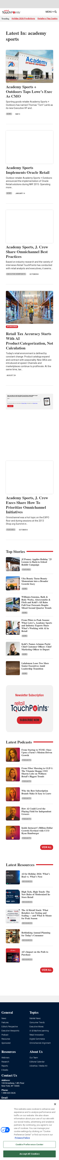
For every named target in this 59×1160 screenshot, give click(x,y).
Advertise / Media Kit (38, 1066)
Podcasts (26, 760)
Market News (35, 1018)
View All (46, 847)
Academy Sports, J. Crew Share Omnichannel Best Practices (27, 251)
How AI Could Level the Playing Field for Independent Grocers (36, 811)
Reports (4, 1066)
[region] (29, 1130)
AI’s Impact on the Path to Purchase (34, 953)
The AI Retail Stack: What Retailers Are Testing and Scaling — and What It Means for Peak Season (36, 914)
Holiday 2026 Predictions (23, 18)
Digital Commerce (37, 1039)
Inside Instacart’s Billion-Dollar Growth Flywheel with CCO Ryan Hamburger (37, 830)
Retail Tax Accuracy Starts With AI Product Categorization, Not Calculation (29, 341)
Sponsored (5, 1043)
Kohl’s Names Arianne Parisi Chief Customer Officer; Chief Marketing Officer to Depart (36, 646)
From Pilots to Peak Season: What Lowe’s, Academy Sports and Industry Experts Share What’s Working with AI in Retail (36, 625)
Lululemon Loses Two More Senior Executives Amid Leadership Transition (35, 666)
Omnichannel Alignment (40, 1043)
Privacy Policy (22, 1138)
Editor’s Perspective (9, 1027)
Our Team (34, 1058)
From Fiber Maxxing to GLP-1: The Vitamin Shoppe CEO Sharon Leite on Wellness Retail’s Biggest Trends (37, 772)
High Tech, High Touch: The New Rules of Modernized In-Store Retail (35, 894)
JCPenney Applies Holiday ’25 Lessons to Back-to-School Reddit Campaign (36, 562)
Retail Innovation (37, 1035)
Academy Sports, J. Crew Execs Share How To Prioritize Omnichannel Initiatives (27, 505)
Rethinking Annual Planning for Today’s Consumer (35, 934)
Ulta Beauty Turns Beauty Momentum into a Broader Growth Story (34, 581)
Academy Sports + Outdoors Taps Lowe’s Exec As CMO (29, 91)
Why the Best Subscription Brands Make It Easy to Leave (36, 792)
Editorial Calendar (37, 1062)
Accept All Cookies (29, 1154)
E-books (4, 1070)
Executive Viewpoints (16, 274)
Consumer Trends (37, 1023)
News (9, 114)
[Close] (55, 1104)
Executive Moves (37, 1027)
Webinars (5, 1058)
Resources (27, 881)
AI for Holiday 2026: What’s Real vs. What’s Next (35, 875)
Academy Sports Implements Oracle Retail (27, 170)
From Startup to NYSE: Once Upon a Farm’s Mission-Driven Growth (36, 752)
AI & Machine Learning (39, 1031)
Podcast (4, 1035)
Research (5, 1062)
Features (11, 530)
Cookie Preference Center (29, 1144)
